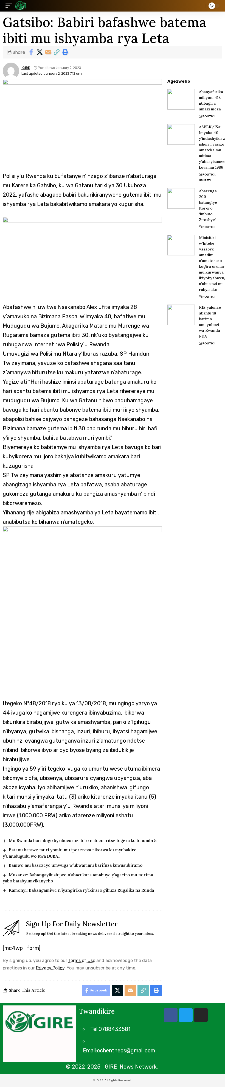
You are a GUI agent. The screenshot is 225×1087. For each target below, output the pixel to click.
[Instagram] (201, 1015)
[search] (200, 6)
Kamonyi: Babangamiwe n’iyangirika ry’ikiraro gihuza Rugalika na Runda (81, 890)
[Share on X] (39, 52)
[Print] (65, 52)
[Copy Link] (56, 52)
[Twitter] (186, 1015)
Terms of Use (81, 960)
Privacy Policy (50, 968)
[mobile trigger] (10, 6)
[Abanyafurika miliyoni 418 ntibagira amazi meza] (181, 99)
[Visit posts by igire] (11, 71)
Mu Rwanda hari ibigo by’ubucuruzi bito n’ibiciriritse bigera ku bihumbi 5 (82, 840)
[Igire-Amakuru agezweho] (20, 6)
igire (25, 68)
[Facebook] (171, 1015)
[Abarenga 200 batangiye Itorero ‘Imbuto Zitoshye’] (181, 198)
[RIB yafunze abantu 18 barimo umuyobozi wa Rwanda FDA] (181, 315)
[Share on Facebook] (31, 52)
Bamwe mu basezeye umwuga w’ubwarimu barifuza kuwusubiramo (75, 865)
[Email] (48, 52)
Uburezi (205, 180)
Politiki (209, 116)
